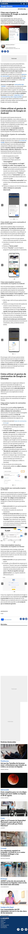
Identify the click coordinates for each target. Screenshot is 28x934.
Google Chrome (7, 6)
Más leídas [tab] (4, 624)
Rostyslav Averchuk (5, 858)
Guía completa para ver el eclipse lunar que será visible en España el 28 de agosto (14, 793)
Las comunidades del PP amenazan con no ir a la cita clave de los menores (14, 911)
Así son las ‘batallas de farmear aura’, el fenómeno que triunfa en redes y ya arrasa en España (14, 765)
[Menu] (26, 3)
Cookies (2, 923)
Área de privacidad (5, 925)
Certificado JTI (4, 927)
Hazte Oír (22, 1)
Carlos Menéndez (5, 886)
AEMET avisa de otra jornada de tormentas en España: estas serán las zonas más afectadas (14, 882)
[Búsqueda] (21, 4)
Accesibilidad (4, 926)
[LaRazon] (5, 3)
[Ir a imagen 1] (13, 591)
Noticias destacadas (8, 742)
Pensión (18, 1)
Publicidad (3, 920)
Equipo (2, 921)
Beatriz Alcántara (10, 44)
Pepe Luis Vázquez (5, 915)
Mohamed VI (5, 1)
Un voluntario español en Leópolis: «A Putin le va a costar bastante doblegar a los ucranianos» (13, 853)
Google (24, 78)
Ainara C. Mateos (4, 769)
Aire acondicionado (12, 1)
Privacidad (3, 922)
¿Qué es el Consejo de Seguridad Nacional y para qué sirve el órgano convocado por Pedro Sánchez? (13, 823)
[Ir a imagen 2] (14, 591)
